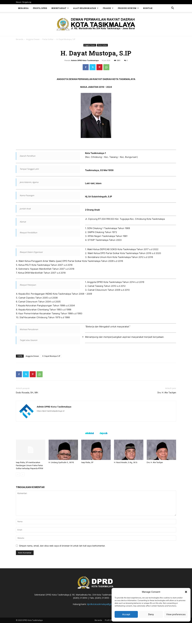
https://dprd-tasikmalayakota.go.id (50, 411)
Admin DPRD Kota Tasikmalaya (85, 60)
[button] (186, 591)
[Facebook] (86, 67)
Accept (126, 614)
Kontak (148, 8)
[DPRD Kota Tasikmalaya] (96, 24)
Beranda (23, 8)
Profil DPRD (40, 8)
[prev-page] (18, 474)
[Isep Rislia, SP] (96, 450)
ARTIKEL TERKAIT (89, 433)
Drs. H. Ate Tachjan (167, 392)
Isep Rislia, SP (87, 462)
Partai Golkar (48, 39)
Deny (151, 614)
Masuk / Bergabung (23, 2)
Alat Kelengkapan (84, 8)
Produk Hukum (127, 8)
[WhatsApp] (106, 67)
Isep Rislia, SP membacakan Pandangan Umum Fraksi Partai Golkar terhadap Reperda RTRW (29, 465)
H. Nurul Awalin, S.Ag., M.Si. (126, 462)
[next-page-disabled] (22, 474)
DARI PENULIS (103, 433)
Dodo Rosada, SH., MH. (27, 392)
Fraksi (107, 8)
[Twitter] (93, 67)
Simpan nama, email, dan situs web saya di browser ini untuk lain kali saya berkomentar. (62, 545)
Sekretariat (58, 8)
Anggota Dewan (33, 39)
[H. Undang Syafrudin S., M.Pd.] (63, 450)
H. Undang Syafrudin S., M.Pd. (61, 462)
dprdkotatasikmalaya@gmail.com (103, 604)
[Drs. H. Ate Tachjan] (161, 450)
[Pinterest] (99, 67)
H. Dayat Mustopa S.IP (51, 356)
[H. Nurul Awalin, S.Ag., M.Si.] (128, 450)
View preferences (176, 614)
